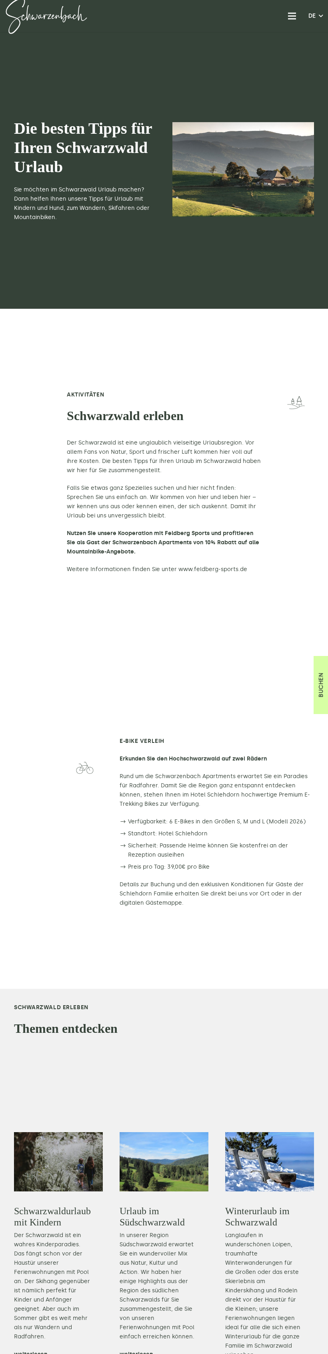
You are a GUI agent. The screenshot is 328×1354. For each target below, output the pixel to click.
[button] (315, 16)
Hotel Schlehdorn (215, 794)
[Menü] (292, 16)
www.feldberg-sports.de (212, 569)
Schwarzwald (97, 442)
